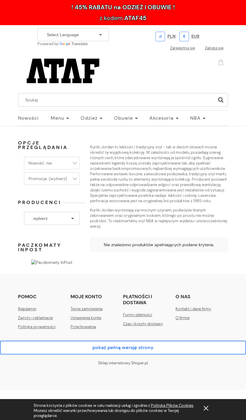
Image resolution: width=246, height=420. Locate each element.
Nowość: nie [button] (40, 163)
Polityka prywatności (37, 326)
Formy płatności (137, 314)
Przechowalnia (83, 326)
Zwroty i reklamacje (35, 317)
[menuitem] (34, 118)
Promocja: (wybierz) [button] (47, 178)
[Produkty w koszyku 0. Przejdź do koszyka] (221, 61)
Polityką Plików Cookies (172, 405)
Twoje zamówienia (86, 308)
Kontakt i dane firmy (193, 308)
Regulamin (27, 308)
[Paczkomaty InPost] (51, 261)
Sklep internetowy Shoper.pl (123, 363)
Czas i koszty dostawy (143, 323)
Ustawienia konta (85, 317)
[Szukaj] (221, 100)
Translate (79, 43)
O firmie (183, 317)
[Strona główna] (63, 70)
